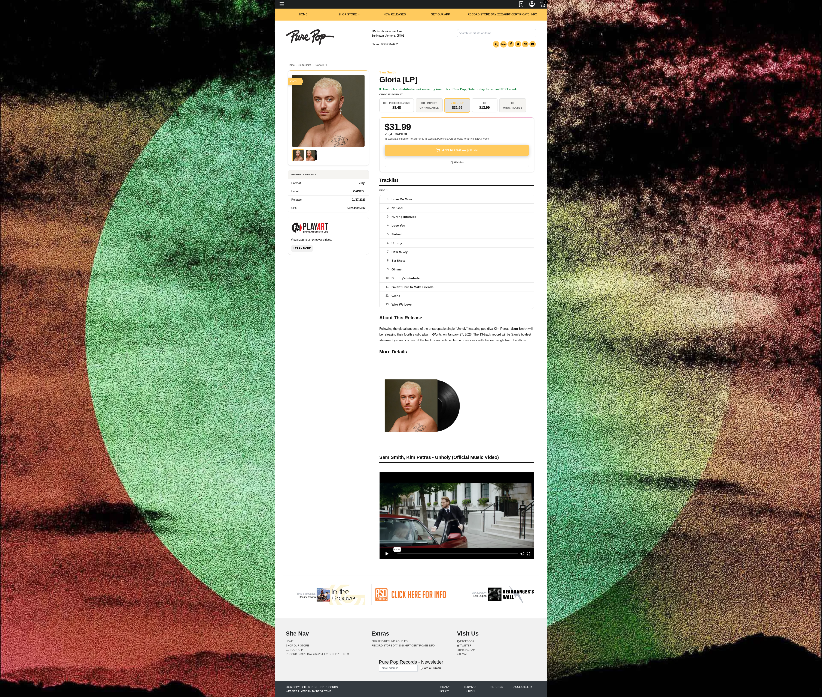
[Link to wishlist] (521, 5)
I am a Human (432, 668)
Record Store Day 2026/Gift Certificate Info (502, 14)
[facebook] (510, 44)
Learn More (302, 248)
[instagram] (525, 44)
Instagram (467, 649)
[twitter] (518, 44)
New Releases (395, 14)
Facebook (467, 641)
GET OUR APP (440, 14)
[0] (543, 5)
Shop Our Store (297, 645)
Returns (496, 686)
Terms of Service (470, 689)
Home (291, 65)
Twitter (465, 645)
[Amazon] (496, 44)
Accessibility (523, 686)
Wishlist (459, 162)
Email (464, 654)
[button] (349, 14)
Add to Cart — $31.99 (460, 150)
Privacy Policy (444, 689)
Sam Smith (304, 65)
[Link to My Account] (532, 5)
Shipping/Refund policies (389, 641)
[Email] (532, 44)
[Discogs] (503, 44)
